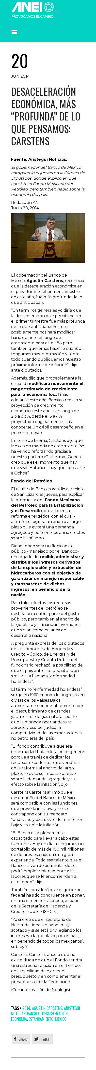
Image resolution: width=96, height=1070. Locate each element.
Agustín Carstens (47, 1008)
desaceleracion (55, 1014)
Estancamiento (41, 1019)
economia (19, 1019)
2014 (26, 1008)
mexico (60, 1019)
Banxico (33, 1014)
